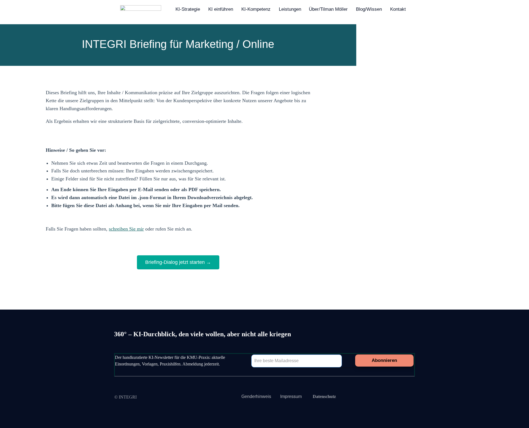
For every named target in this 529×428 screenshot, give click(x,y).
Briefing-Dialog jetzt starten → (178, 262)
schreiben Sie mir (126, 229)
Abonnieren (384, 360)
